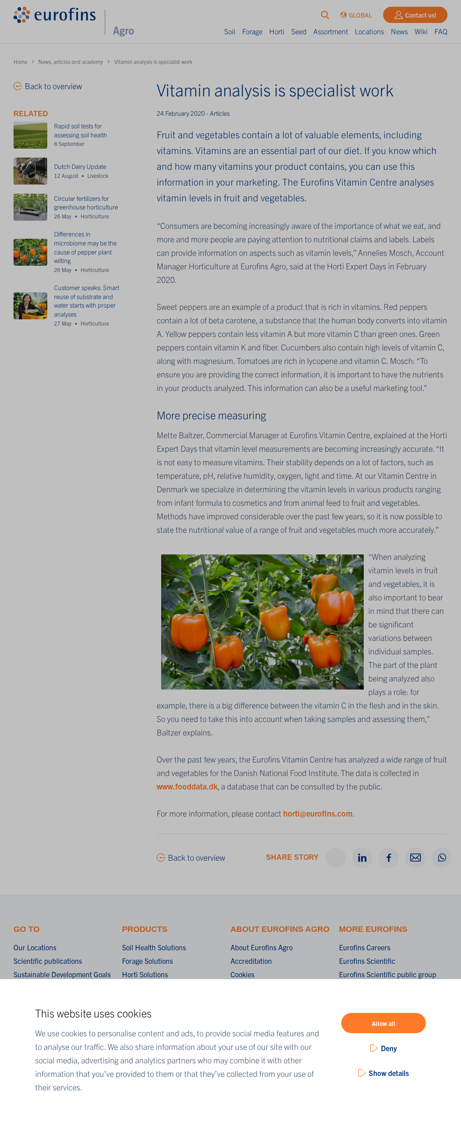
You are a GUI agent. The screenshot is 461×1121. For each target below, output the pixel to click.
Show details (389, 1072)
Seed (299, 31)
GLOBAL (360, 15)
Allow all (383, 1023)
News (399, 31)
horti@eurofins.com (318, 813)
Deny (389, 1048)
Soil (229, 31)
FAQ (440, 31)
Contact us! (420, 15)
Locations (369, 31)
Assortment (330, 31)
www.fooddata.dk (187, 786)
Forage (252, 31)
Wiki (421, 31)
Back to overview (196, 857)
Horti (277, 31)
